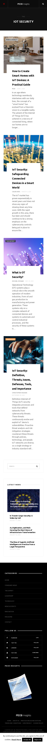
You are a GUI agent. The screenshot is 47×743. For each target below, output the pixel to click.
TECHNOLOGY (9, 601)
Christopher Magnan (19, 392)
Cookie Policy (38, 723)
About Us (16, 720)
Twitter (24, 642)
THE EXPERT (10, 241)
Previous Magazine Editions (31, 720)
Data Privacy (27, 723)
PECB (13, 88)
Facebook (24, 637)
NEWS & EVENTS (12, 39)
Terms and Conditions (13, 723)
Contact (8, 622)
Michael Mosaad (18, 281)
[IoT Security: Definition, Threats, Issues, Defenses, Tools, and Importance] (23, 354)
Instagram (24, 657)
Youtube (24, 652)
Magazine (8, 617)
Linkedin (24, 647)
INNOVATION (10, 138)
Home (7, 580)
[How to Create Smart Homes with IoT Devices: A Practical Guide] (23, 55)
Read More (16, 740)
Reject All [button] (37, 739)
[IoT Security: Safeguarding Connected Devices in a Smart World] (23, 153)
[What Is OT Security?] (23, 256)
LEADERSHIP (10, 339)
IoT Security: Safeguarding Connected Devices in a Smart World (23, 178)
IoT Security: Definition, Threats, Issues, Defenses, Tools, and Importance (22, 379)
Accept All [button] (27, 739)
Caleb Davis (16, 191)
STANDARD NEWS (11, 585)
